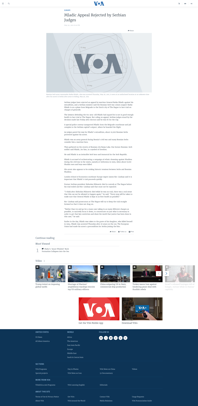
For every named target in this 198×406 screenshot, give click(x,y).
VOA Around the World (76, 401)
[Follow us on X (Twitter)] (106, 338)
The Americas (72, 341)
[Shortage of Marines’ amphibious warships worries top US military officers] (83, 273)
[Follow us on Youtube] (111, 338)
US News (38, 337)
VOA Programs (41, 369)
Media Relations (106, 401)
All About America (42, 341)
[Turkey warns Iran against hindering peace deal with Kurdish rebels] (148, 273)
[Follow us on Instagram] (116, 338)
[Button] (131, 30)
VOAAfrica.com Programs (45, 385)
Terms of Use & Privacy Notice (47, 397)
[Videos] (185, 3)
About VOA (39, 401)
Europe (67, 10)
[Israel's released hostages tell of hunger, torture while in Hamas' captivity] (180, 273)
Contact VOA (105, 397)
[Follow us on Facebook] (101, 338)
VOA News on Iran (75, 373)
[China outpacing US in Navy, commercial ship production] (115, 273)
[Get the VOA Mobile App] (99, 308)
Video (38, 261)
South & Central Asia (75, 357)
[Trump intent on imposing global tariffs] (50, 273)
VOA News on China (107, 369)
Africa (69, 337)
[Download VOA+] (142, 308)
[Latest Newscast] (192, 3)
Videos (134, 369)
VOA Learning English (76, 385)
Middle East (72, 353)
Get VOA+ (71, 397)
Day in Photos (73, 369)
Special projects (41, 373)
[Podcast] (125, 338)
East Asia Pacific (73, 345)
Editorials (103, 385)
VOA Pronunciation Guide (142, 401)
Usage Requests (138, 397)
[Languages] (179, 3)
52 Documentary (106, 373)
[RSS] (121, 338)
